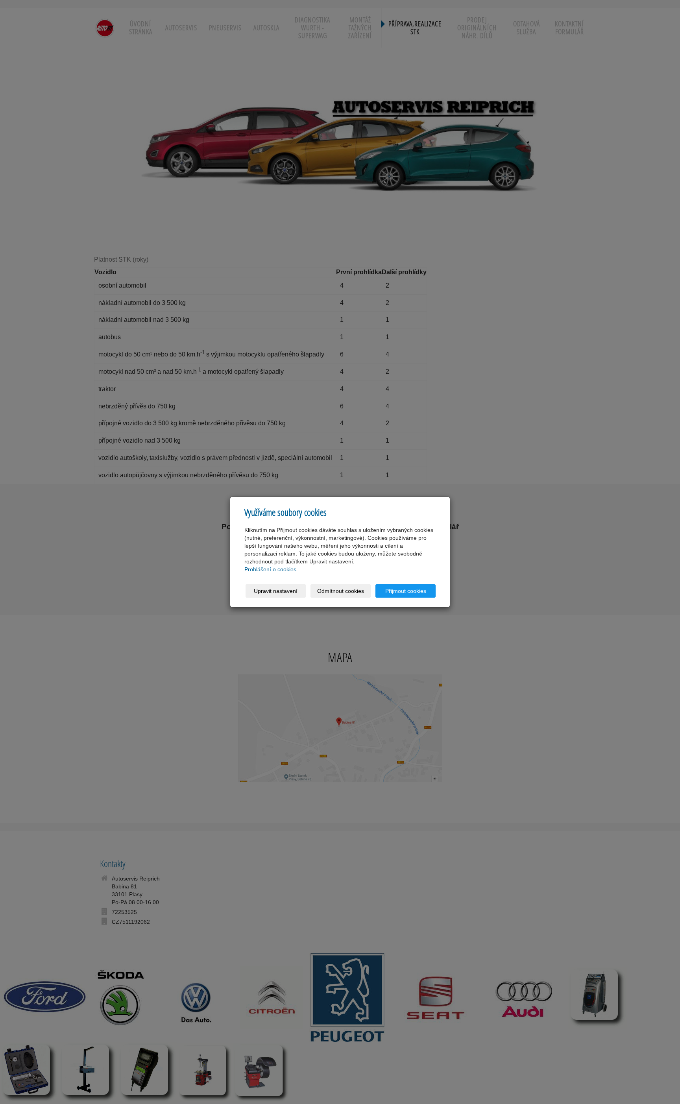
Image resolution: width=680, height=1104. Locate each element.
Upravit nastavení (276, 591)
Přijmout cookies (405, 591)
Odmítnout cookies (340, 591)
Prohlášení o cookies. (271, 569)
